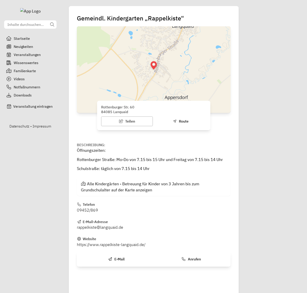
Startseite (22, 38)
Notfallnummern (27, 87)
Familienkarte (25, 71)
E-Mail (119, 259)
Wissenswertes (26, 62)
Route (183, 121)
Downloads (23, 95)
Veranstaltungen (27, 54)
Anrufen (194, 259)
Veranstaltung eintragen (33, 106)
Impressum (42, 126)
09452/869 (87, 210)
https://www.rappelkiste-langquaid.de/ (111, 244)
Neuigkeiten (23, 46)
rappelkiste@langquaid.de (100, 227)
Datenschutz (19, 126)
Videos (19, 79)
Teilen (129, 121)
